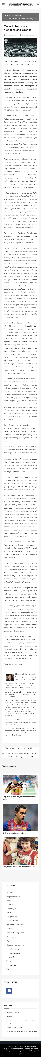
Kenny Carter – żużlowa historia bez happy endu (19, 867)
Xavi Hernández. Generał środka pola (15, 833)
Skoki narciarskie (13, 953)
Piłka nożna (11, 937)
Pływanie (10, 941)
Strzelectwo (11, 957)
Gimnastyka (11, 909)
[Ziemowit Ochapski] (10, 677)
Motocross (10, 929)
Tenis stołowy (11, 965)
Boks (8, 901)
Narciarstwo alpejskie (15, 933)
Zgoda (20, 1054)
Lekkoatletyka (12, 921)
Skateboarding (12, 949)
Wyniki (9, 1017)
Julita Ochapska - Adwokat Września (21, 1031)
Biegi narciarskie (13, 897)
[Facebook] (9, 991)
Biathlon (9, 893)
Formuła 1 (10, 905)
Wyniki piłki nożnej (14, 1027)
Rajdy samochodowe (15, 945)
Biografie (25, 35)
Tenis (8, 961)
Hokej (8, 913)
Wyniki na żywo (12, 1013)
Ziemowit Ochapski (12, 35)
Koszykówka (33, 35)
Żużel (8, 969)
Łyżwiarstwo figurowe (15, 925)
